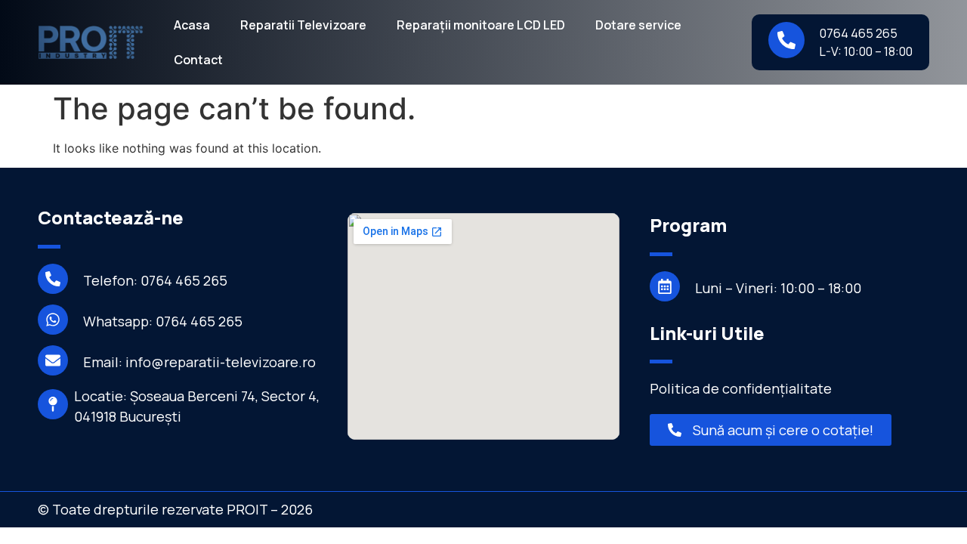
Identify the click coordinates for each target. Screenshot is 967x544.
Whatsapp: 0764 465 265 (163, 321)
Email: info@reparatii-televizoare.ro (199, 362)
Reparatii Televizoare (303, 25)
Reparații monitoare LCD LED (481, 25)
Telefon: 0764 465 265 (155, 280)
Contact (198, 59)
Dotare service (638, 25)
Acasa (192, 25)
